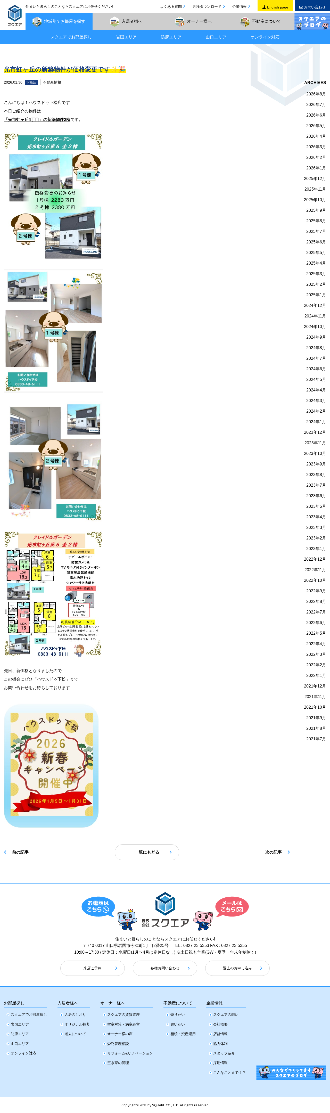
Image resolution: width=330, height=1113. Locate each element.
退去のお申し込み (237, 968)
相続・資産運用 (183, 1034)
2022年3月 (316, 654)
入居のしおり (75, 1014)
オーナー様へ (112, 1003)
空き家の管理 (118, 1063)
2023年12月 (315, 432)
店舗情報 (220, 1034)
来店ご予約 (93, 968)
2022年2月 (316, 665)
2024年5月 (316, 379)
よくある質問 (171, 6)
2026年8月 (316, 94)
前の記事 (20, 852)
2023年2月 (316, 538)
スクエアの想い (225, 1014)
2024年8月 (316, 348)
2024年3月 (316, 400)
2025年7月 (316, 231)
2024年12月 (315, 305)
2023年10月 (315, 453)
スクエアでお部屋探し (71, 37)
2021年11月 (315, 696)
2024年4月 (316, 390)
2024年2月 (316, 411)
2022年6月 (316, 622)
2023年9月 (316, 464)
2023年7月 (316, 485)
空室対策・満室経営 (123, 1024)
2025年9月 (316, 210)
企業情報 (239, 6)
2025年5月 (316, 252)
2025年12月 (315, 178)
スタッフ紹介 (224, 1053)
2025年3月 (316, 274)
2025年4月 (316, 263)
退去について (75, 1034)
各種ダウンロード (207, 6)
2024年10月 (315, 326)
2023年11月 (315, 443)
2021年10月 (315, 707)
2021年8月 (316, 728)
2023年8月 (316, 474)
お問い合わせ (314, 7)
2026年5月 (316, 126)
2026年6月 (316, 115)
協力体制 (220, 1044)
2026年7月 (316, 104)
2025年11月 (315, 189)
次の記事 (273, 852)
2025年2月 (316, 284)
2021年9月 (316, 718)
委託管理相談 (118, 1044)
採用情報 (220, 1063)
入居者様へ (67, 1003)
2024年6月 (316, 369)
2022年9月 (316, 591)
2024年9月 (316, 337)
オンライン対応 (265, 37)
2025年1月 (316, 295)
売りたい (177, 1014)
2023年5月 (316, 506)
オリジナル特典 (77, 1024)
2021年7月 (316, 739)
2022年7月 (316, 612)
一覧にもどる (147, 852)
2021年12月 (315, 686)
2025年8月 (316, 221)
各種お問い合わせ (165, 968)
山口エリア (216, 37)
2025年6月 (316, 242)
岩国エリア (126, 37)
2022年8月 (316, 601)
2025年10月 (315, 200)
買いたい (177, 1024)
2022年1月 (316, 675)
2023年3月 (316, 527)
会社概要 (220, 1024)
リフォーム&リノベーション (130, 1053)
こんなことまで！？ (229, 1072)
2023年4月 (316, 517)
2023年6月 (316, 496)
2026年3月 (316, 147)
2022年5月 (316, 633)
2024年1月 (316, 422)
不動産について (177, 1003)
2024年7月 (316, 358)
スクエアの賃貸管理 (123, 1014)
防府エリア (171, 37)
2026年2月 (316, 157)
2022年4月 (316, 644)
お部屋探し (14, 1003)
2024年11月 (315, 316)
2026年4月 (316, 136)
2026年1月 (316, 168)
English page (277, 7)
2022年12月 (315, 559)
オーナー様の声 (120, 1034)
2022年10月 (315, 580)
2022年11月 (315, 570)
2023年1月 (316, 548)
